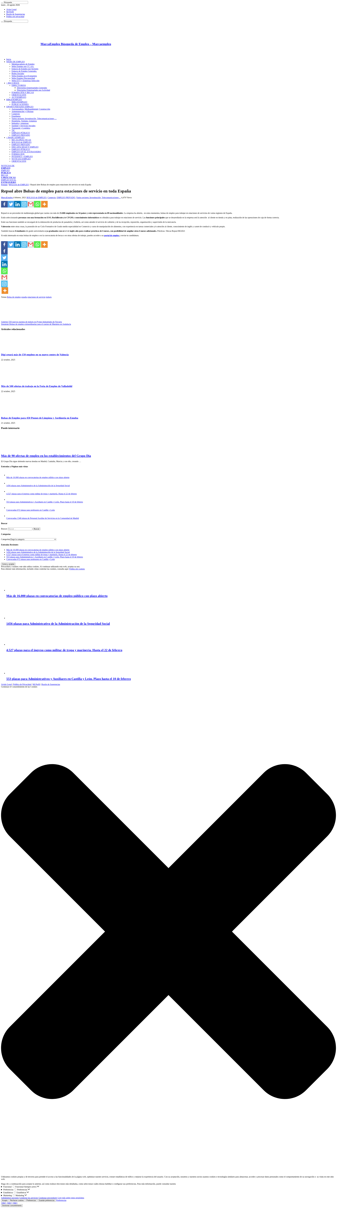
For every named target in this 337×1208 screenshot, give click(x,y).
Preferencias (31, 1200)
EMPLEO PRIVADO (21, 135)
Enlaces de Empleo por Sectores (25, 69)
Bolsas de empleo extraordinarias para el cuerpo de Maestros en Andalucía (36, 324)
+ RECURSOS (12, 83)
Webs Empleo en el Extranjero (24, 76)
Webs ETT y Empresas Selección (25, 81)
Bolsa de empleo (14, 297)
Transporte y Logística (21, 128)
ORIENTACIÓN (19, 95)
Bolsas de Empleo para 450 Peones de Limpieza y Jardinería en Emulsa (39, 418)
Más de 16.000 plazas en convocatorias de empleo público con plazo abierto (37, 477)
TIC (13, 130)
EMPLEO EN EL (8, 181)
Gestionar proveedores (48, 1198)
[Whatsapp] (37, 204)
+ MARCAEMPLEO (15, 137)
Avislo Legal (6, 684)
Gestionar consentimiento (12, 1206)
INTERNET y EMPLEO (22, 156)
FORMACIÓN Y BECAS (23, 92)
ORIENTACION (19, 161)
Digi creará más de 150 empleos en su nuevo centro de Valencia (35, 354)
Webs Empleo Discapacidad (23, 78)
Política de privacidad (15, 16)
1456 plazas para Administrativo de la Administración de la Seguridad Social (38, 485)
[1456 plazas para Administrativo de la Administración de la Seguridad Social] (9, 483)
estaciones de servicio (36, 297)
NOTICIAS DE (7, 167)
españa (24, 297)
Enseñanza (16, 116)
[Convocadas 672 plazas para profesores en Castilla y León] (9, 508)
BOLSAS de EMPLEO (21, 142)
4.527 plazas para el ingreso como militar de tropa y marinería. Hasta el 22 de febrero (41, 494)
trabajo (49, 297)
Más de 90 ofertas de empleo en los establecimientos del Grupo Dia (46, 455)
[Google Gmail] (30, 204)
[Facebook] (4, 204)
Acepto (5, 1200)
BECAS (8, 176)
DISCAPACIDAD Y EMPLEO (25, 147)
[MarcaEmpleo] (14, 55)
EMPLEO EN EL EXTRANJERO (26, 152)
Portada (4, 185)
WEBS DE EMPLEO (15, 62)
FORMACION (18, 154)
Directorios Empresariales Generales (32, 88)
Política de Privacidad (22, 684)
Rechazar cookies (17, 1200)
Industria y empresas (20, 123)
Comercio (16, 114)
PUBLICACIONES (20, 104)
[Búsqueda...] (2, 21)
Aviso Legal (11, 9)
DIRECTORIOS (19, 85)
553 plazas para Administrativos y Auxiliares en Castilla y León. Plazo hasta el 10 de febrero (44, 502)
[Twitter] (11, 204)
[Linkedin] (17, 204)
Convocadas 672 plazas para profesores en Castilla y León (30, 510)
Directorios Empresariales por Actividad (33, 90)
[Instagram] (24, 204)
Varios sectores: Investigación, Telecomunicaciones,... (98, 197)
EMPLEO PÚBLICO (21, 133)
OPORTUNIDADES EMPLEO (19, 107)
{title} (3, 1203)
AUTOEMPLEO (19, 97)
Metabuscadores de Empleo (23, 64)
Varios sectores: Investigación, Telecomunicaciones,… (34, 118)
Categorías (5, 539)
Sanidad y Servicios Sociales (23, 126)
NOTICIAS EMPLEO (21, 159)
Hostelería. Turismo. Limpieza (24, 121)
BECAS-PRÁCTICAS (21, 140)
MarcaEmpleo (7, 197)
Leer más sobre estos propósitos (71, 1198)
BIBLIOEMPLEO (14, 99)
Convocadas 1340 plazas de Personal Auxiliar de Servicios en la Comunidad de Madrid (42, 518)
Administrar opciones (10, 1198)
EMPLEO (6, 171)
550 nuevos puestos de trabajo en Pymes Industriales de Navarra (31, 322)
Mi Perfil (10, 12)
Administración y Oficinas (22, 111)
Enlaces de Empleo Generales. (24, 71)
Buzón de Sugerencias (15, 14)
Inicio (8, 59)
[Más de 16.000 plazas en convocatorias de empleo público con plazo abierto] (9, 475)
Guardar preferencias (47, 1200)
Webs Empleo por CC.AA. (23, 66)
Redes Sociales (18, 73)
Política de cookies (77, 569)
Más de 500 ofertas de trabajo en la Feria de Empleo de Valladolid (36, 386)
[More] (44, 204)
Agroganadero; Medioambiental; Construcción (31, 109)
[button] (168, 932)
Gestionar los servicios (28, 1198)
